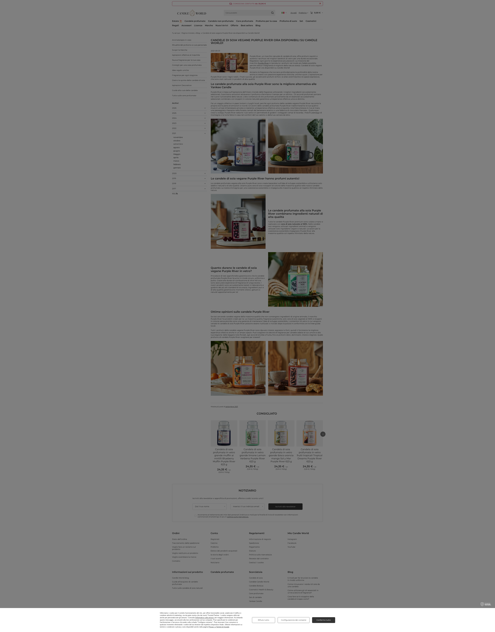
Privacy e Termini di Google (219, 627)
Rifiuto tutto (263, 620)
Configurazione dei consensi (293, 620)
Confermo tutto (323, 620)
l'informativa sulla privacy (204, 618)
